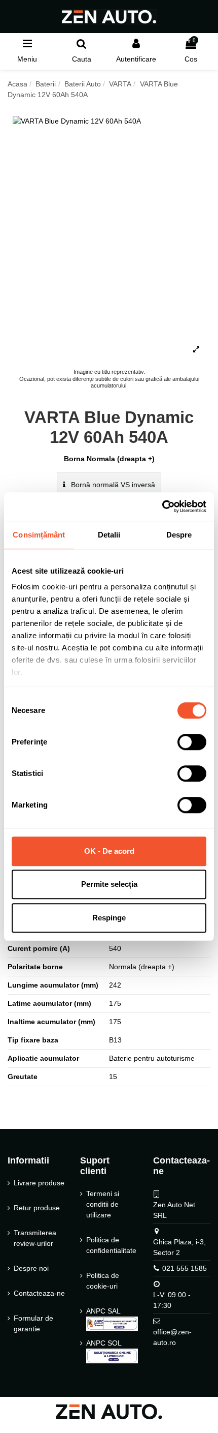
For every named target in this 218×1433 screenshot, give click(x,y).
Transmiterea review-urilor (35, 1238)
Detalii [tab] (109, 534)
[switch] (191, 742)
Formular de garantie (33, 1323)
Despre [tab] (179, 534)
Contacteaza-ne (39, 1293)
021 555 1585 (184, 1268)
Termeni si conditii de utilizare (102, 1204)
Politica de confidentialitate (111, 1245)
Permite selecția (109, 884)
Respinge (109, 917)
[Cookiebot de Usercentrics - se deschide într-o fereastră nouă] (162, 506)
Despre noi (31, 1268)
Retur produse (37, 1208)
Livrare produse (39, 1183)
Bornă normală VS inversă (112, 485)
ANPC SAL (103, 1311)
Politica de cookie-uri (102, 1280)
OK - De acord (109, 851)
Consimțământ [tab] (39, 534)
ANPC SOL (103, 1343)
